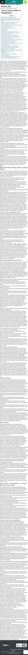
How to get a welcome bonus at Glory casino (11, 39)
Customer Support (5, 55)
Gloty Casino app (5, 44)
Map (18, 653)
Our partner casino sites (6, 38)
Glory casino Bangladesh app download (10, 18)
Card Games (4, 52)
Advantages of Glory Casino (7, 51)
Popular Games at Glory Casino (8, 17)
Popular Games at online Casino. (8, 53)
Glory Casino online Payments (8, 27)
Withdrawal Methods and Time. (8, 23)
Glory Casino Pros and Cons (7, 42)
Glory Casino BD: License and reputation (10, 37)
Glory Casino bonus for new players (9, 31)
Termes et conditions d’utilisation (16, 649)
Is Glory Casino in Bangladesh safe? (9, 22)
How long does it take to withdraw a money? (11, 43)
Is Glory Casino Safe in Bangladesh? (9, 35)
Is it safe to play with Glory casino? (9, 40)
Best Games (4, 30)
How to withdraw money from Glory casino (11, 56)
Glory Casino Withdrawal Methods (9, 57)
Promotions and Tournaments (8, 48)
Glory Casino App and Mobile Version (9, 46)
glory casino (16, 111)
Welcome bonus (5, 29)
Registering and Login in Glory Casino (10, 47)
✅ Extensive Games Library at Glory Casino (11, 50)
